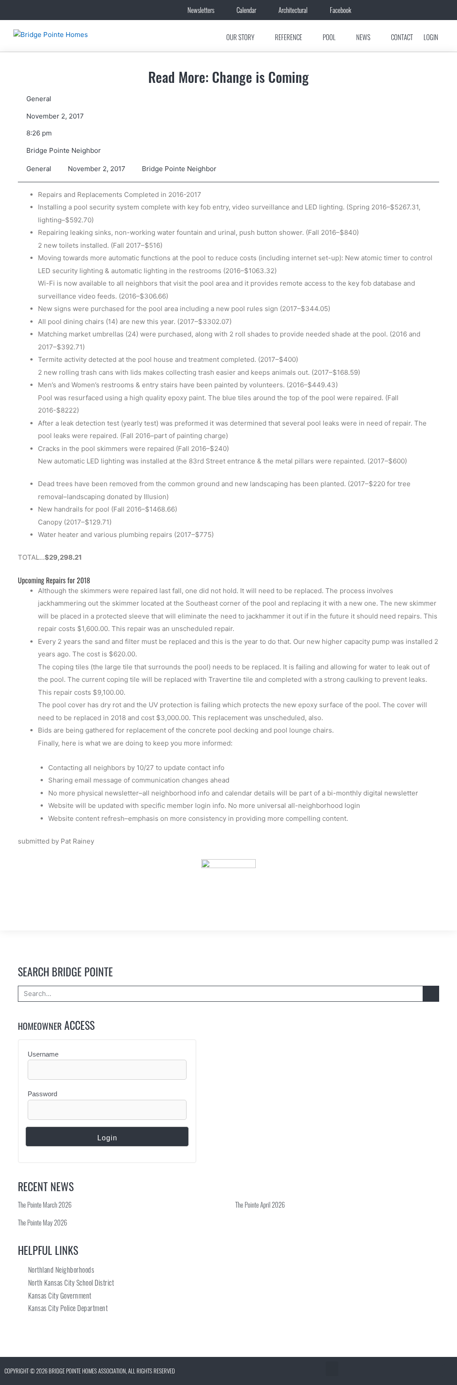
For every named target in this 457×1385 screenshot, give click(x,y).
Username (43, 1054)
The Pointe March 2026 (44, 1204)
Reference (288, 37)
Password (42, 1094)
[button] (332, 1368)
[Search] (431, 993)
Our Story (240, 37)
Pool (329, 37)
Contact (402, 37)
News (363, 37)
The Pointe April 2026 (260, 1204)
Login (431, 37)
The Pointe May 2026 (42, 1222)
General (38, 98)
